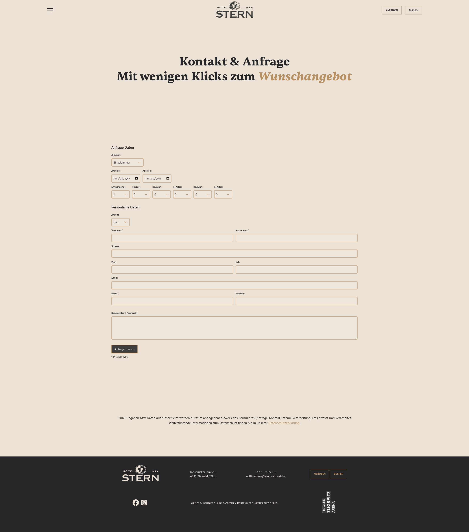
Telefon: (240, 293)
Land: (114, 277)
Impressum (244, 503)
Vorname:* (117, 230)
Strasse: (115, 246)
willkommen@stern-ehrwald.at (266, 476)
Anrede (115, 214)
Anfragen (392, 10)
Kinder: (136, 186)
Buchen (413, 10)
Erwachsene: (118, 186)
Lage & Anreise (225, 503)
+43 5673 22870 (265, 472)
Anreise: (115, 170)
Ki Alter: (156, 186)
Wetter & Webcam (202, 503)
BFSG (275, 503)
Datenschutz (261, 503)
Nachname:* (242, 230)
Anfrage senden (124, 349)
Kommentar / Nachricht (124, 313)
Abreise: (147, 170)
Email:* (115, 293)
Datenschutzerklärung (284, 423)
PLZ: (113, 262)
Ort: (238, 262)
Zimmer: (116, 155)
